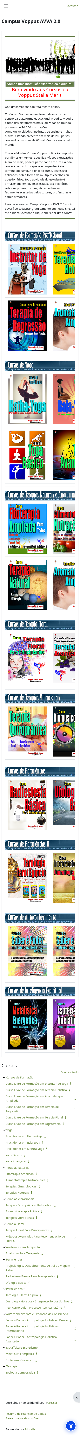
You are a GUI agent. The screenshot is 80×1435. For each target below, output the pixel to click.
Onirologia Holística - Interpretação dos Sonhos (37, 1301)
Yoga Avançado (16, 1161)
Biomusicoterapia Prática (22, 1211)
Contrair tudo (69, 1072)
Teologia (11, 1366)
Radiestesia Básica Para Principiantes (30, 1276)
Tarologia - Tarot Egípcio (22, 1295)
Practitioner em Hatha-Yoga (24, 1136)
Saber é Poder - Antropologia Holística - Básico (37, 1320)
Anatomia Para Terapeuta (23, 1247)
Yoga (9, 1130)
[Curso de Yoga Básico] (27, 455)
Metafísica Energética (20, 1354)
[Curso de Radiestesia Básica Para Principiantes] (27, 804)
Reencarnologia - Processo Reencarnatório (34, 1307)
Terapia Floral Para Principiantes (27, 1230)
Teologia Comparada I (20, 1372)
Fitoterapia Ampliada (20, 1174)
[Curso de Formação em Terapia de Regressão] (27, 325)
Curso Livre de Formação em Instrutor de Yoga (37, 1083)
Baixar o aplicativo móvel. (22, 1418)
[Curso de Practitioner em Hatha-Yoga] (27, 399)
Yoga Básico (14, 1155)
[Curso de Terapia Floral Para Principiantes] (27, 658)
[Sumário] (71, 1083)
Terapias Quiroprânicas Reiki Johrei (29, 1205)
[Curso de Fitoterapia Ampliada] (27, 528)
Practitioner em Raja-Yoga (23, 1142)
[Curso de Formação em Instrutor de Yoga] (27, 269)
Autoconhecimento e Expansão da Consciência (37, 1314)
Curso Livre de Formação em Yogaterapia (33, 1124)
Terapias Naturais (17, 1167)
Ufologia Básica (16, 1282)
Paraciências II (15, 1289)
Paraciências (14, 1259)
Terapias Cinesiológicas (21, 1186)
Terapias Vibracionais (20, 1199)
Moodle (30, 1429)
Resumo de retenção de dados (25, 1413)
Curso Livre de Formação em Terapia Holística (36, 1090)
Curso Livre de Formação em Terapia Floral (34, 1117)
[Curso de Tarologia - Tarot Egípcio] (27, 877)
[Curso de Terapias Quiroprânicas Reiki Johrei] (27, 731)
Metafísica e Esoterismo (22, 1347)
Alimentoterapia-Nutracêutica (25, 1180)
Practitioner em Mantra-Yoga (25, 1149)
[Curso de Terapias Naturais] (27, 584)
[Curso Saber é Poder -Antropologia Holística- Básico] (27, 951)
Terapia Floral (15, 1224)
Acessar (72, 6)
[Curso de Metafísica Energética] (27, 1024)
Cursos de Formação (19, 1077)
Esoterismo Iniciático (19, 1360)
